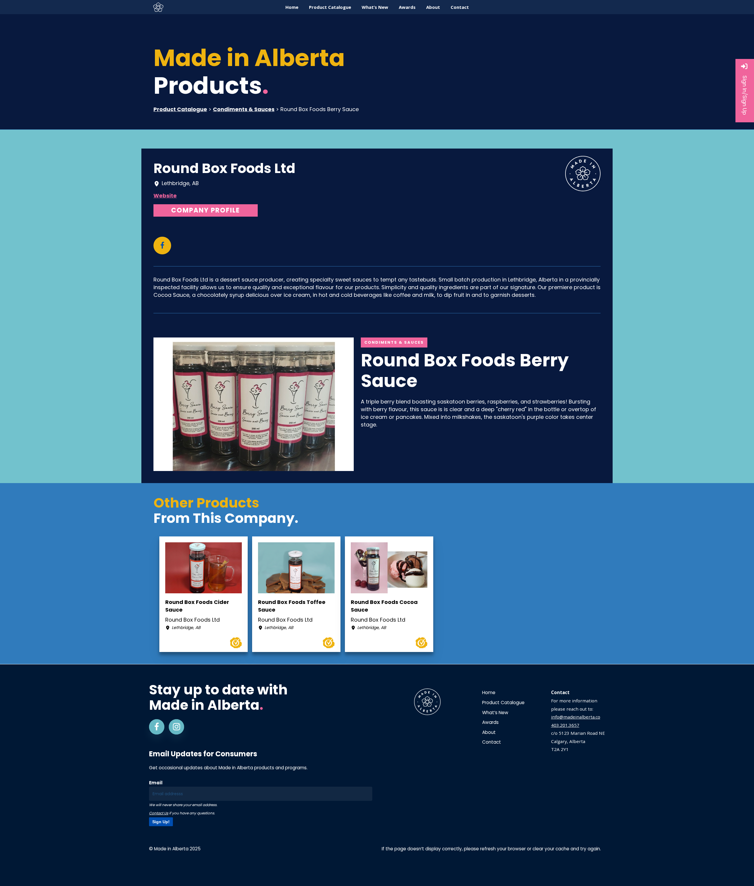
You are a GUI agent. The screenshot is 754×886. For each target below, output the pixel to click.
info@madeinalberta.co (575, 717)
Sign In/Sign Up (744, 95)
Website (165, 195)
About (489, 732)
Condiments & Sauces (244, 109)
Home (488, 692)
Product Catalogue (180, 109)
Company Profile (205, 210)
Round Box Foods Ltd (224, 168)
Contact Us (158, 813)
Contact (491, 742)
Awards (490, 722)
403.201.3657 (565, 725)
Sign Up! (161, 821)
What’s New (495, 712)
